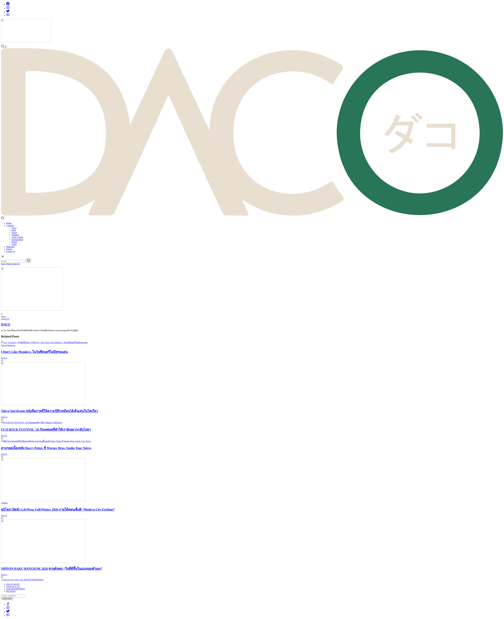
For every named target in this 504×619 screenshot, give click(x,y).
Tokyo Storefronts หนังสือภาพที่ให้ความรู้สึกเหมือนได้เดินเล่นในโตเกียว (49, 411)
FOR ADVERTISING (15, 589)
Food (14, 230)
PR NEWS (10, 591)
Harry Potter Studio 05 (10, 264)
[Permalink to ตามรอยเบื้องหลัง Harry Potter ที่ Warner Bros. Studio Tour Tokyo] (46, 441)
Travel (14, 232)
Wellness (15, 235)
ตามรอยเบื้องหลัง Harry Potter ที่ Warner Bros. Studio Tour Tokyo (46, 448)
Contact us (10, 251)
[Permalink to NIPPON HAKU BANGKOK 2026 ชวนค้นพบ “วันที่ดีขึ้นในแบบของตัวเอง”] (43, 562)
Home (8, 223)
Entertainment (17, 240)
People (14, 242)
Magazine (10, 247)
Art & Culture (17, 237)
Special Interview (8, 345)
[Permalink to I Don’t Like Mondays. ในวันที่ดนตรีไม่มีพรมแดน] (44, 342)
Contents (10, 225)
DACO (5, 324)
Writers (9, 249)
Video (14, 244)
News (14, 228)
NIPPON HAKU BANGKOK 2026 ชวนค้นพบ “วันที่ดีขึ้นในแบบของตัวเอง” (51, 568)
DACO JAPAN (13, 584)
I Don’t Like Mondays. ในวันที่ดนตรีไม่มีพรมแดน (34, 351)
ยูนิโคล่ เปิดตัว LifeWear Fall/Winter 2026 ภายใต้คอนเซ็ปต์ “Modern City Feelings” (58, 509)
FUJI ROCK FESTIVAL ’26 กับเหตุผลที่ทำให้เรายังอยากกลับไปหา (46, 429)
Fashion (4, 503)
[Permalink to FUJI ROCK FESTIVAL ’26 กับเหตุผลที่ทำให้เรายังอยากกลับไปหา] (31, 422)
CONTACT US (13, 586)
